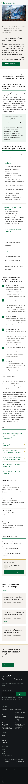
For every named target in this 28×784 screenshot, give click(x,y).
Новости (4, 740)
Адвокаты (4, 738)
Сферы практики (12, 26)
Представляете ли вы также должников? (11, 472)
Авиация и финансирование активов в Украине (20, 711)
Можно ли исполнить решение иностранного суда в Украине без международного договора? (12, 435)
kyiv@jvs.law (5, 751)
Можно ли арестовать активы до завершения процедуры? (12, 458)
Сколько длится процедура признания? (11, 465)
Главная (4, 26)
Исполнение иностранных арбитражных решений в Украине (12, 542)
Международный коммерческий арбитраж (11, 554)
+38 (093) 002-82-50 (7, 755)
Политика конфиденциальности (9, 774)
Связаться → (8, 664)
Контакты (4, 742)
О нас (3, 735)
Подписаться (21, 694)
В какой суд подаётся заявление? (10, 444)
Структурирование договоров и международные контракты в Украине (20, 717)
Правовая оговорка (6, 777)
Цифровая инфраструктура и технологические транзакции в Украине (20, 725)
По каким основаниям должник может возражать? (12, 451)
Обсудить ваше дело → (11, 63)
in (2, 781)
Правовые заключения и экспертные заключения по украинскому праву (7, 725)
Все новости (6, 590)
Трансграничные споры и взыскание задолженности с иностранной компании (10, 548)
